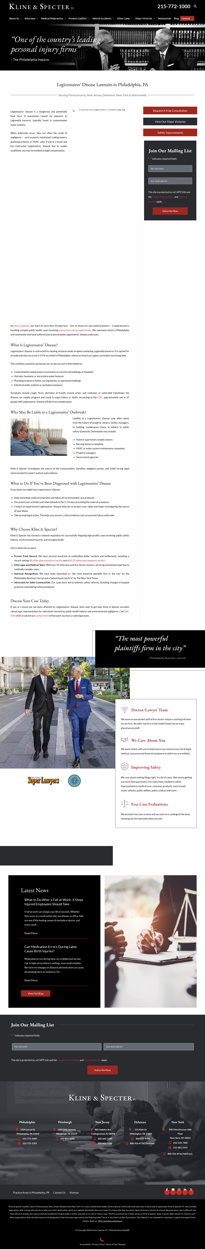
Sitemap (74, 1192)
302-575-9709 (143, 1138)
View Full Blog (35, 993)
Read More (32, 933)
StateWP (126, 1230)
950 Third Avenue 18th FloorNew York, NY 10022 (180, 1133)
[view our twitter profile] (191, 1191)
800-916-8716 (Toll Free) (142, 1143)
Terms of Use (111, 1244)
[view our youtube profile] (173, 1191)
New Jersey (102, 1122)
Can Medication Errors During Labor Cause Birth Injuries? (50, 949)
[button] (195, 6)
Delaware (140, 1122)
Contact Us (59, 1192)
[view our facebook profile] (167, 1191)
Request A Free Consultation (170, 110)
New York (177, 1122)
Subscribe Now (170, 211)
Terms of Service (92, 1059)
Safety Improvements (170, 132)
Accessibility (85, 1244)
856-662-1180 (105, 1138)
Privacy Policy (98, 1244)
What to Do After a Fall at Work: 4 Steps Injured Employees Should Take (53, 902)
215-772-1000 (173, 6)
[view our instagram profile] (179, 1191)
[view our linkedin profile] (185, 1191)
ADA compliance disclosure (110, 1221)
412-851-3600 (67, 1138)
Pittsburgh (65, 1122)
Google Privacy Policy (163, 196)
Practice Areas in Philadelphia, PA (31, 1192)
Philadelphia (27, 1122)
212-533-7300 (180, 1142)
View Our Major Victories (170, 121)
